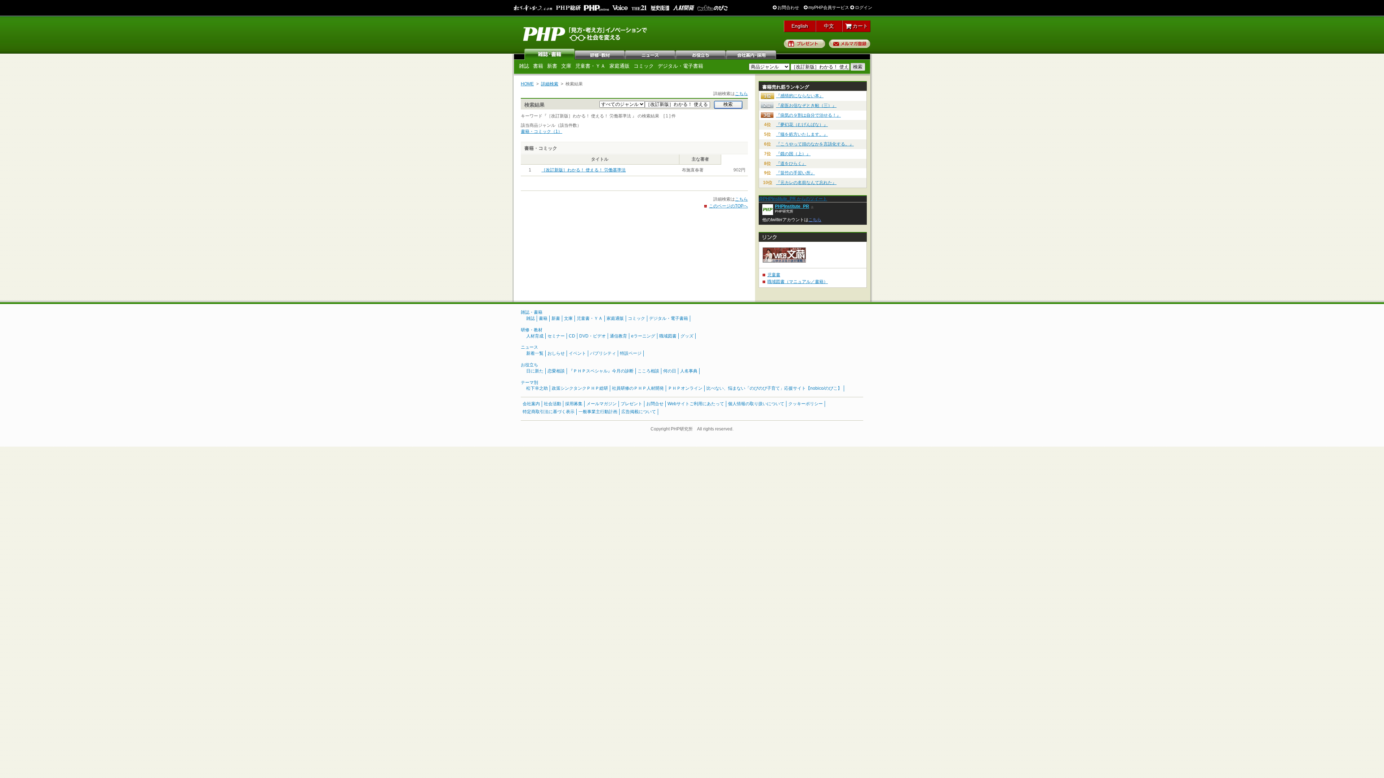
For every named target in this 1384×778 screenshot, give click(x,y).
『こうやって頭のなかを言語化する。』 (815, 144)
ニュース (650, 54)
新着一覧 (535, 353)
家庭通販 (619, 66)
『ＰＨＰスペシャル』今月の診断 (601, 371)
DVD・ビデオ (592, 336)
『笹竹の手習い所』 (795, 172)
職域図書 (668, 336)
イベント (577, 353)
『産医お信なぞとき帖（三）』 (806, 105)
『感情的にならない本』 (800, 95)
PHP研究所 (586, 33)
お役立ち (701, 54)
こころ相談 (648, 371)
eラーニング (643, 336)
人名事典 (688, 371)
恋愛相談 (556, 371)
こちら (741, 93)
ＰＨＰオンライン (685, 388)
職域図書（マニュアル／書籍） (797, 281)
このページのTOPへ (728, 206)
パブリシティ (603, 353)
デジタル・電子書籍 (680, 66)
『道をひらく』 (791, 163)
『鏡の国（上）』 (793, 153)
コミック (644, 66)
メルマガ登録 (849, 43)
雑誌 (549, 54)
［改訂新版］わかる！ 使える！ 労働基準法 (583, 170)
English (799, 26)
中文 (829, 26)
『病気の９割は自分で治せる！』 (808, 115)
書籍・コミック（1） (541, 131)
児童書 (773, 274)
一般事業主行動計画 (597, 411)
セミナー (556, 336)
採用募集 (573, 403)
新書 (552, 66)
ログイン (863, 7)
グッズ (686, 336)
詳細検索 (549, 83)
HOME (527, 83)
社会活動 (552, 403)
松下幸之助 (537, 388)
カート (859, 26)
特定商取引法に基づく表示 (549, 411)
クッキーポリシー (805, 403)
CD (572, 336)
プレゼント (804, 43)
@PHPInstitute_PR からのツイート (793, 198)
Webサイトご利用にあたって (695, 403)
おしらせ (556, 353)
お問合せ (655, 403)
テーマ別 (529, 382)
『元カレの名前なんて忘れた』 (806, 182)
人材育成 (535, 336)
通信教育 (618, 336)
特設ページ (631, 353)
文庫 (566, 66)
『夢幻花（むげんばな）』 (802, 124)
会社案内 (751, 54)
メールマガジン (601, 403)
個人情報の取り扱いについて (756, 403)
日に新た (535, 371)
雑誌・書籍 (531, 312)
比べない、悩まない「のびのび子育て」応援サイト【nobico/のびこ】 (774, 388)
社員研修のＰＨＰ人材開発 (638, 388)
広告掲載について (638, 411)
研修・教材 (600, 54)
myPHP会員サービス (828, 7)
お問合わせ (787, 7)
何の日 (669, 371)
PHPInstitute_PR (792, 206)
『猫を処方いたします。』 (802, 134)
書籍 (538, 66)
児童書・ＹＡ (590, 66)
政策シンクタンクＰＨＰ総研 (580, 388)
